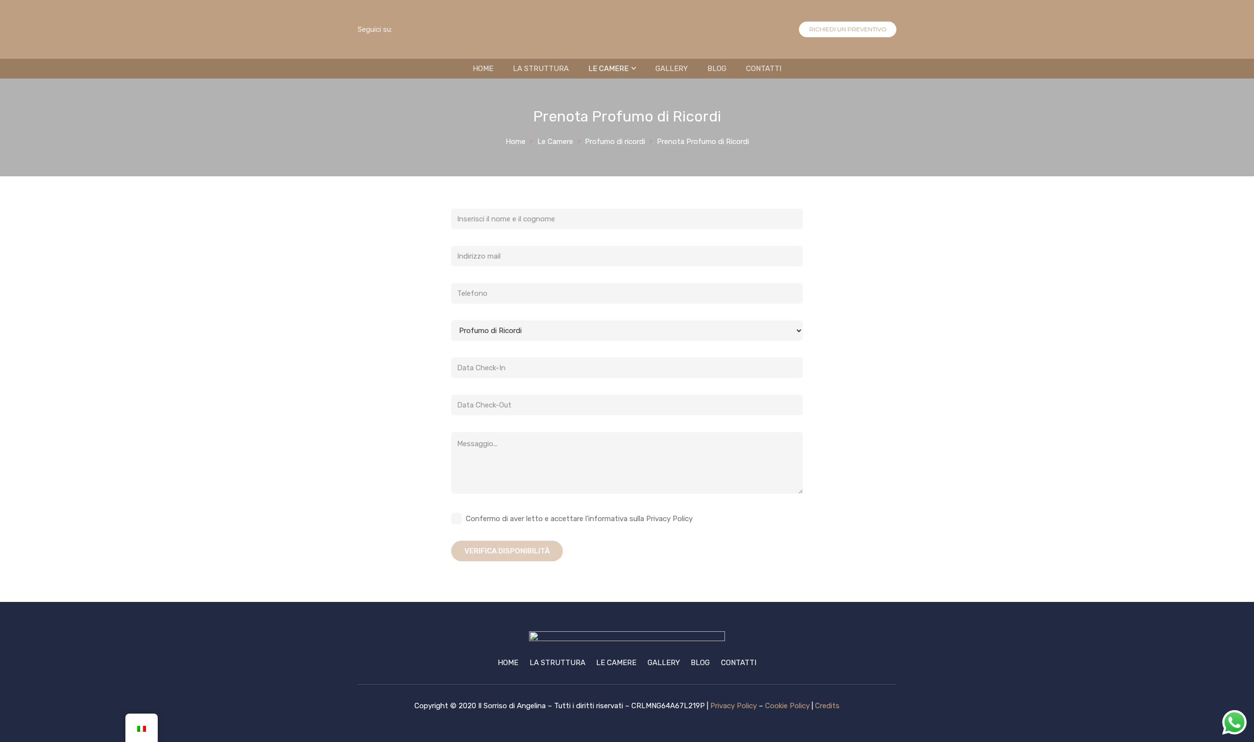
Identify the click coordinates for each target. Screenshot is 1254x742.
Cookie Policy (787, 705)
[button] (632, 68)
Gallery (664, 662)
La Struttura (557, 662)
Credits (827, 705)
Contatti (738, 662)
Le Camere (616, 662)
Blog (700, 662)
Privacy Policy (733, 705)
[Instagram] (432, 29)
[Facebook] (412, 29)
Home (508, 662)
